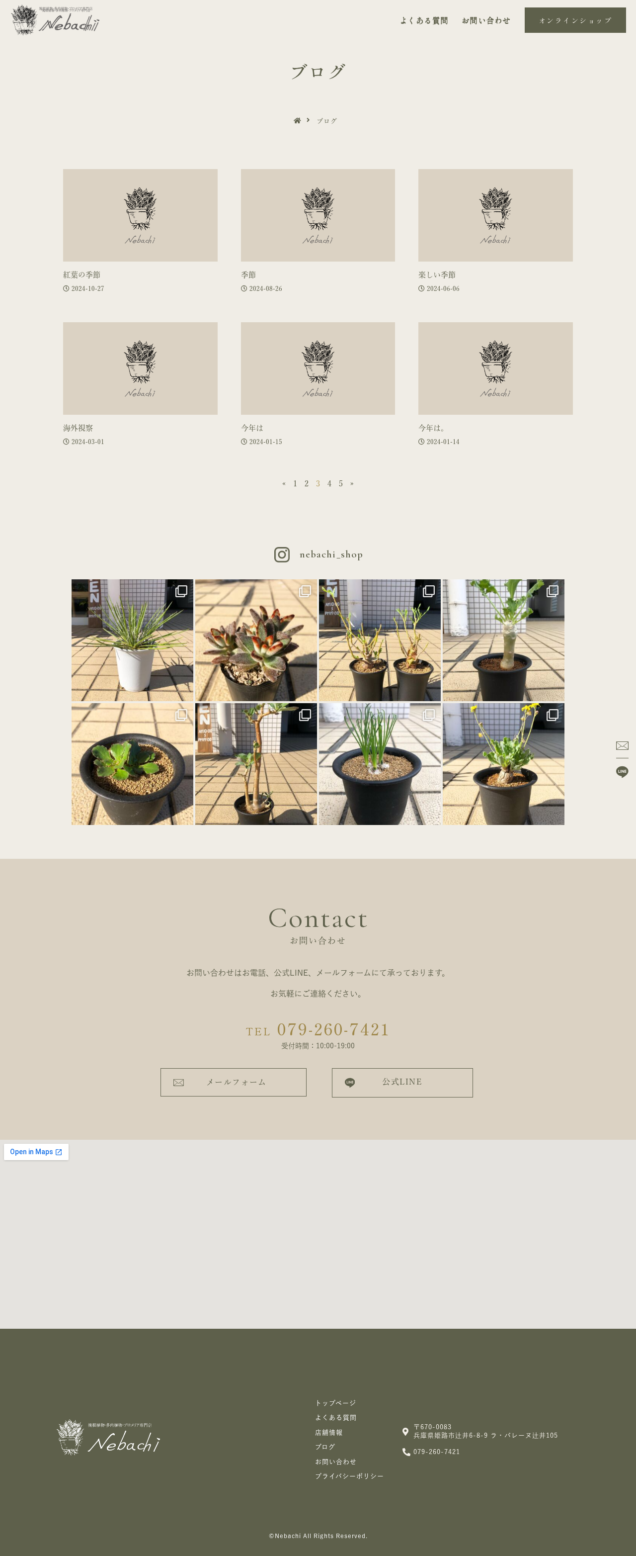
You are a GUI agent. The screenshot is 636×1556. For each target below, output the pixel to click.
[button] (576, 20)
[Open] (132, 640)
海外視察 (78, 428)
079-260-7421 (318, 1028)
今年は (252, 428)
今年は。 (433, 428)
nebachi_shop (331, 554)
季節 (248, 274)
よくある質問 (424, 20)
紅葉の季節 (81, 274)
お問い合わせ (486, 20)
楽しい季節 (437, 274)
